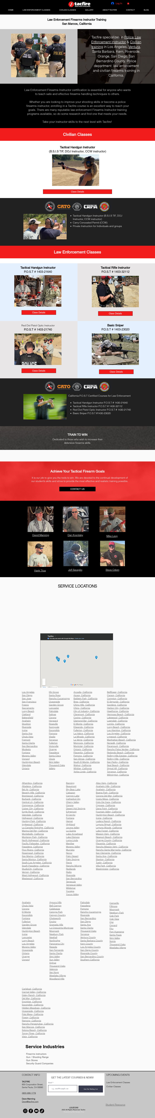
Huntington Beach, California (110, 814)
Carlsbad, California (32, 988)
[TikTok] (42, 1111)
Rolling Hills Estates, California (122, 755)
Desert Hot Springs (75, 808)
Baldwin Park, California (85, 698)
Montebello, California (33, 833)
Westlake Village (57, 975)
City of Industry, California (87, 711)
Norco (69, 853)
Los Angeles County (90, 946)
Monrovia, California (84, 742)
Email (50, 1082)
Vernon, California (31, 872)
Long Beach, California (118, 727)
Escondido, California (32, 1004)
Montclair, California (83, 746)
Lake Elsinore (73, 837)
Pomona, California (83, 755)
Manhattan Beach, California (121, 739)
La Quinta (71, 830)
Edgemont (71, 811)
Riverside (70, 875)
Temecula (71, 881)
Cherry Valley (72, 802)
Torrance (84, 934)
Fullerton (26, 921)
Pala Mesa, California (32, 1014)
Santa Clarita (86, 927)
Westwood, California (32, 878)
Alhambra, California (32, 783)
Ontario (25, 953)
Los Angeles (28, 943)
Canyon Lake (72, 795)
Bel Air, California (30, 789)
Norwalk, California (116, 742)
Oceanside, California (33, 1011)
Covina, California (82, 717)
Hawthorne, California (118, 711)
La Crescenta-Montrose (61, 927)
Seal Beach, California (118, 765)
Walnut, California (82, 765)
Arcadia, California (83, 692)
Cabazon (70, 792)
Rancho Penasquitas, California (37, 1023)
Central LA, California (32, 802)
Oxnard (26, 959)
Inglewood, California (32, 824)
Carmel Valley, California (34, 991)
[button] (128, 3)
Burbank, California (31, 798)
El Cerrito (70, 814)
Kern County (86, 943)
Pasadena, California (32, 846)
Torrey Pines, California (33, 1033)
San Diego (85, 921)
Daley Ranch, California (34, 995)
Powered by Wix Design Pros (74, 1112)
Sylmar (52, 962)
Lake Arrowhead (74, 833)
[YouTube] (36, 1111)
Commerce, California (33, 805)
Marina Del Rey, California (35, 830)
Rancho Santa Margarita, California (113, 849)
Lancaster (27, 937)
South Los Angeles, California (37, 862)
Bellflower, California (117, 692)
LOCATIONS (73, 1107)
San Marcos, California (33, 1026)
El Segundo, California (118, 701)
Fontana (70, 818)
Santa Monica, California (34, 859)
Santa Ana (85, 924)
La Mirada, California (84, 736)
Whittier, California (83, 768)
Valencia (53, 969)
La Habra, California (84, 733)
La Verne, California (83, 739)
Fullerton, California (83, 730)
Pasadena (85, 905)
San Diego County (89, 950)
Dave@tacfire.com (30, 1101)
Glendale (26, 927)
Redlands (71, 868)
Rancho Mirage (73, 865)
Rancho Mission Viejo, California (112, 846)
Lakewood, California (117, 717)
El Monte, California (83, 723)
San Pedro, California (117, 762)
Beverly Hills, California (33, 792)
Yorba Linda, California (85, 771)
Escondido (27, 915)
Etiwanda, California (83, 727)
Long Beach (28, 940)
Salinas (52, 714)
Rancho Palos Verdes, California (123, 749)
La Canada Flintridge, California (38, 827)
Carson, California (116, 695)
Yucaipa (70, 891)
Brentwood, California (33, 795)
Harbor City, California (118, 707)
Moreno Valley (73, 846)
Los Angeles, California (118, 733)
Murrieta (70, 849)
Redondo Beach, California (120, 752)
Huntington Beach (31, 931)
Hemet (69, 821)
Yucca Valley (72, 894)
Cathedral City (73, 798)
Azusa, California (82, 695)
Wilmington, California (118, 774)
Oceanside (27, 950)
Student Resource (115, 1104)
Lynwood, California (117, 736)
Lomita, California (116, 723)
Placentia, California (83, 752)
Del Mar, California (31, 998)
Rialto (69, 872)
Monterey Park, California (34, 837)
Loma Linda (72, 840)
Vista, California (30, 1036)
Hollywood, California (32, 818)
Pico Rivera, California (33, 849)
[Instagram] (25, 1111)
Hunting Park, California (34, 821)
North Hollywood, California (35, 840)
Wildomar (71, 887)
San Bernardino (74, 878)
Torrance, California (117, 771)
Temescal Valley (74, 884)
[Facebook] (31, 1111)
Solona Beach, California (34, 1030)
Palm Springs (72, 859)
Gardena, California (117, 704)
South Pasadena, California (35, 865)
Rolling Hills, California (118, 758)
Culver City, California (32, 808)
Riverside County (88, 953)
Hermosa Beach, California (120, 714)
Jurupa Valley (72, 827)
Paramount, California (118, 746)
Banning (70, 783)
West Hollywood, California (35, 875)
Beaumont (71, 786)
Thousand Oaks (57, 965)
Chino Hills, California (84, 704)
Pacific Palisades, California (36, 843)
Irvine (24, 934)
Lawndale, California (117, 720)
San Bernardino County (92, 956)
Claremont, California (84, 714)
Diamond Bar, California (85, 720)
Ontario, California (83, 749)
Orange (26, 956)
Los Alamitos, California (119, 730)
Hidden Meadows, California (36, 1007)
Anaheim (26, 902)
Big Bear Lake (73, 789)
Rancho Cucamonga (90, 911)
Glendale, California (32, 814)
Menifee (70, 843)
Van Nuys (54, 972)
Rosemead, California (33, 853)
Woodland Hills (56, 978)
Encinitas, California (32, 1001)
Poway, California (30, 1017)
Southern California (90, 959)
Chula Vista (27, 905)
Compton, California (117, 698)
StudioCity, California (32, 868)
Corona (69, 805)
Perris (69, 862)
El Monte (26, 911)
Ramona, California (31, 1020)
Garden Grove (29, 924)
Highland (70, 824)
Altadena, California (32, 786)
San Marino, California (33, 856)
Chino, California (82, 707)
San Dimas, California (84, 758)
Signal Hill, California (117, 768)
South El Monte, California (87, 762)
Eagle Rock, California (33, 811)
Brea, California (81, 701)
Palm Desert (72, 856)
